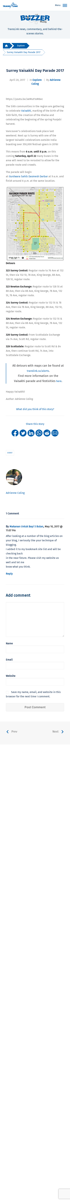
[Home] (6, 46)
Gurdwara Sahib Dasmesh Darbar (28, 176)
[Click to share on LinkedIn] (31, 432)
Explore (21, 45)
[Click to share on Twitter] (23, 432)
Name (9, 643)
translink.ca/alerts (38, 370)
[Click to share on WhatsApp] (38, 432)
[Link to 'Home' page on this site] (10, 5)
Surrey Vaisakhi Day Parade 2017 (23, 52)
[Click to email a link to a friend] (54, 432)
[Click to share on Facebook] (15, 432)
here (59, 381)
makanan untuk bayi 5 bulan (26, 526)
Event (10, 453)
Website (10, 675)
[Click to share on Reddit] (46, 432)
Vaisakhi (26, 110)
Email (9, 659)
